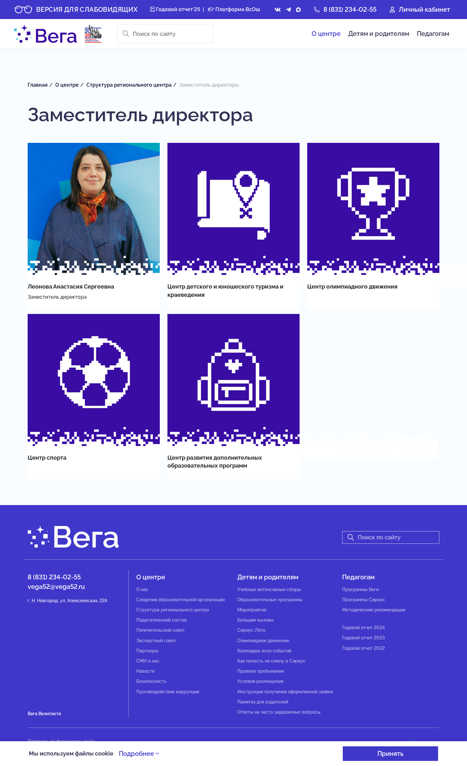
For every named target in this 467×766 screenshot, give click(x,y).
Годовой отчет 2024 (363, 627)
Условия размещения (260, 681)
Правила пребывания (260, 671)
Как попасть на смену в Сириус (271, 660)
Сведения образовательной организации (180, 599)
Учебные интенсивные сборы (269, 589)
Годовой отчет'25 (177, 9)
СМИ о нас (147, 660)
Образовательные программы (269, 599)
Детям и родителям (378, 33)
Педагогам (433, 33)
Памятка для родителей (262, 701)
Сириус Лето (251, 630)
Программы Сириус (363, 599)
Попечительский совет (160, 630)
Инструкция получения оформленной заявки (285, 691)
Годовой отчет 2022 (363, 648)
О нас (142, 589)
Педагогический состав (161, 620)
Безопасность (151, 681)
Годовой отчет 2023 (363, 637)
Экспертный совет (156, 640)
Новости (145, 671)
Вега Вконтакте (44, 713)
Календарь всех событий (264, 650)
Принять (390, 753)
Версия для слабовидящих (87, 9)
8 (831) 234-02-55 (349, 9)
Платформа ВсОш (237, 9)
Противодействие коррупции (167, 691)
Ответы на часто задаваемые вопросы (279, 712)
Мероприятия (251, 609)
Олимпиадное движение (263, 640)
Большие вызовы (255, 620)
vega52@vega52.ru (56, 586)
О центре (326, 33)
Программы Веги (360, 589)
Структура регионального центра (172, 609)
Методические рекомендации (373, 609)
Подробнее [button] (137, 753)
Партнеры (147, 650)
